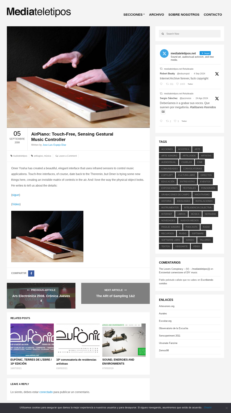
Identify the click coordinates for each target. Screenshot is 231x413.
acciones (167, 149)
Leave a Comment (68, 156)
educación (168, 181)
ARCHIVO (156, 14)
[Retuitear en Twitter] (161, 68)
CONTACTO (213, 14)
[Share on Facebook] (31, 273)
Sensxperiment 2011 (169, 335)
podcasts (191, 227)
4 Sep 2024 (199, 73)
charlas (186, 162)
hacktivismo (202, 194)
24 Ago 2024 (202, 98)
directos (206, 175)
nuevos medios (189, 220)
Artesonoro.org (166, 306)
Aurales (163, 313)
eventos (205, 181)
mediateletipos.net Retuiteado (178, 69)
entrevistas (187, 181)
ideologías (183, 201)
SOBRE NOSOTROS (183, 14)
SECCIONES (133, 14)
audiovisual (168, 162)
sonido (190, 240)
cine (199, 162)
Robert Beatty (167, 73)
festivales (189, 188)
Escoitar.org (165, 321)
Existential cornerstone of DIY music (178, 272)
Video (16, 204)
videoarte (181, 246)
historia (166, 201)
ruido (182, 233)
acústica (183, 149)
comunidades (169, 168)
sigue (15, 194)
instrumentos (170, 207)
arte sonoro (169, 155)
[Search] (162, 33)
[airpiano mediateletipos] (47, 236)
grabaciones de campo (175, 194)
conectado (46, 392)
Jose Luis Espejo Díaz (54, 144)
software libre (170, 240)
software (198, 233)
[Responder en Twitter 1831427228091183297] (162, 84)
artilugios (38, 156)
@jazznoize (185, 98)
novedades (168, 220)
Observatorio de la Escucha (173, 328)
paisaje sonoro (170, 227)
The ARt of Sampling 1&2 (115, 296)
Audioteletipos (20, 156)
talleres (205, 240)
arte (197, 149)
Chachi (208, 407)
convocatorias (192, 168)
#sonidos (210, 107)
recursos (167, 233)
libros (182, 214)
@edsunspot (183, 73)
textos (165, 246)
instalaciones (204, 201)
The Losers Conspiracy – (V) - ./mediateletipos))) (184, 269)
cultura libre (186, 175)
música (47, 156)
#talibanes (196, 107)
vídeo (196, 246)
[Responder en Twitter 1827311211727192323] (162, 121)
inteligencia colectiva (198, 207)
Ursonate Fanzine (168, 343)
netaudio (210, 214)
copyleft (167, 175)
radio (206, 227)
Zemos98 (164, 350)
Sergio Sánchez (169, 98)
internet (166, 214)
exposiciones (169, 188)
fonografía (208, 188)
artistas (206, 155)
